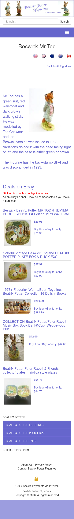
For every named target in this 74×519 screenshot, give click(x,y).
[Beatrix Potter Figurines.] (37, 8)
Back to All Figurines (59, 66)
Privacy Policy (43, 464)
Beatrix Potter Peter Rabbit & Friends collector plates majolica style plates (31, 370)
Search (64, 21)
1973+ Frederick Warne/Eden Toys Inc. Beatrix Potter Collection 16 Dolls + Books (34, 291)
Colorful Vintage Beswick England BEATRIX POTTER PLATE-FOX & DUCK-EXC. (36, 254)
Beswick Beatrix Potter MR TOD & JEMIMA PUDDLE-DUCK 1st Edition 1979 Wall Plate (36, 212)
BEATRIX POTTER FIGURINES (24, 425)
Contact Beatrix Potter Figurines (37, 468)
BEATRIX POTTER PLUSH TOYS (25, 433)
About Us (26, 464)
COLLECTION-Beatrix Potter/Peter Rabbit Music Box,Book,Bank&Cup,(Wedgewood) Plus (35, 325)
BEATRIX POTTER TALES (21, 441)
